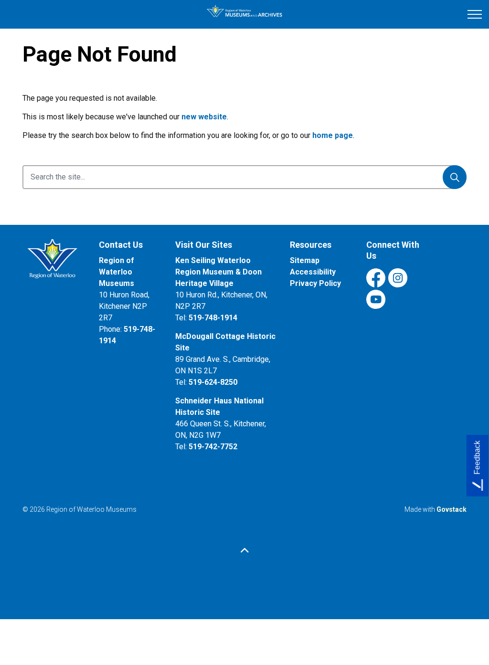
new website (204, 116)
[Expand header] (474, 14)
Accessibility (313, 271)
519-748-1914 (213, 317)
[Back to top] (244, 550)
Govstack (451, 509)
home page (332, 135)
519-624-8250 (213, 382)
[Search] (455, 177)
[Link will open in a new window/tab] (53, 262)
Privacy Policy (315, 283)
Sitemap (304, 260)
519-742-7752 (213, 446)
